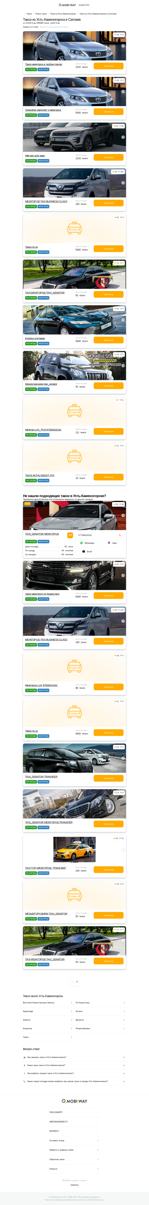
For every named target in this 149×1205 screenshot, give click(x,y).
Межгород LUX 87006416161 (41, 685)
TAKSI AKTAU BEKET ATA (39, 475)
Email (89, 551)
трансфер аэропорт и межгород (43, 110)
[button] (73, 58)
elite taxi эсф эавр (35, 155)
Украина (74, 1185)
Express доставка (35, 338)
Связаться (108, 66)
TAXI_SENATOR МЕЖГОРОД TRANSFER (48, 822)
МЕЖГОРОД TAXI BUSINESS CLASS (46, 201)
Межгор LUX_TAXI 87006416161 (43, 429)
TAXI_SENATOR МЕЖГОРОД (42, 534)
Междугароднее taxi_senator (41, 384)
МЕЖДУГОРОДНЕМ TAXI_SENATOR (46, 913)
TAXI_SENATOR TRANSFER (41, 776)
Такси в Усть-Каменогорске (63, 14)
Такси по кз (31, 247)
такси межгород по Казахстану (42, 594)
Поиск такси (41, 14)
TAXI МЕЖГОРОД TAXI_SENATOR (44, 292)
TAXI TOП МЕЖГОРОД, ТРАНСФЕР (45, 868)
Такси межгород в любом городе (43, 64)
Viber (114, 543)
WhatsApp (89, 543)
